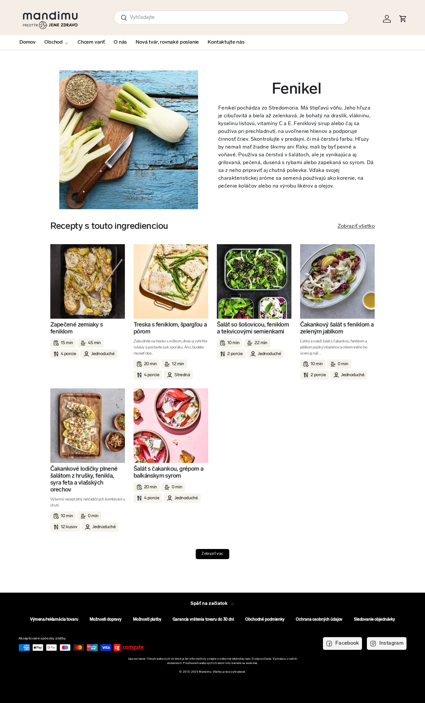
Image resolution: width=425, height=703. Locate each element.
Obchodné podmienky (264, 619)
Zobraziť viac (212, 554)
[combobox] (231, 17)
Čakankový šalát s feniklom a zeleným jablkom (337, 328)
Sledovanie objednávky (374, 619)
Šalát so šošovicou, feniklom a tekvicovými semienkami (253, 328)
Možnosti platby (147, 619)
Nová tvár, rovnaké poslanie (167, 42)
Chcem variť (91, 42)
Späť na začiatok (209, 603)
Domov (27, 42)
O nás (120, 42)
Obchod (53, 42)
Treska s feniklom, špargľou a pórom (170, 328)
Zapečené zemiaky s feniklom (76, 328)
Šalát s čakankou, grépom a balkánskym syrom (168, 472)
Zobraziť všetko (356, 226)
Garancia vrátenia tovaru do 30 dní (203, 619)
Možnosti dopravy (105, 619)
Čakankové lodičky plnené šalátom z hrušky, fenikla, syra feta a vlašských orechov (84, 479)
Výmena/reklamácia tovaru (54, 619)
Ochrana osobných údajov (319, 619)
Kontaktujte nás (226, 42)
